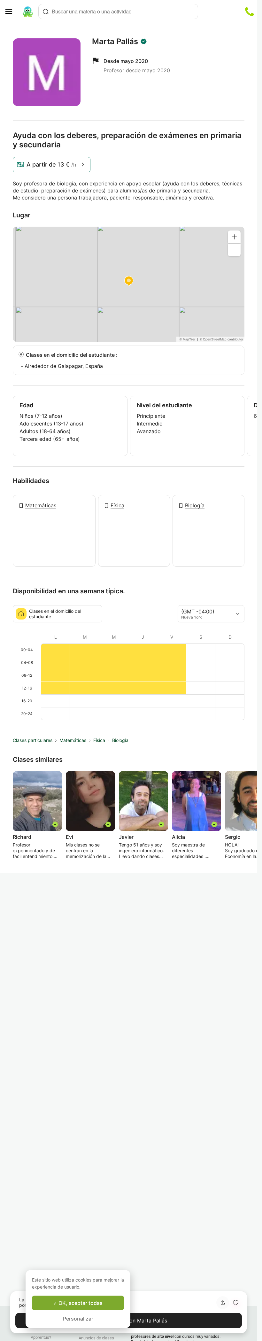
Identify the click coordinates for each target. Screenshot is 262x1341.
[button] (235, 1302)
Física (117, 505)
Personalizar (78, 1318)
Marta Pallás (115, 41)
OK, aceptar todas (80, 1303)
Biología (194, 505)
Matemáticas (40, 505)
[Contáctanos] (249, 11)
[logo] (27, 11)
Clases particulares (32, 740)
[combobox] (118, 11)
